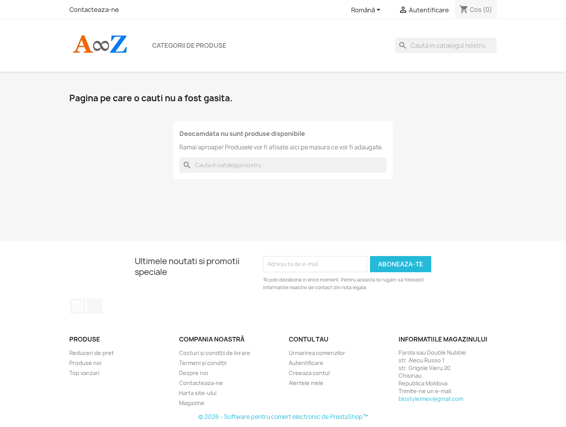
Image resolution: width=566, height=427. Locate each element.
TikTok (94, 306)
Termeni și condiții (202, 363)
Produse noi (85, 363)
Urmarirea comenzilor (317, 353)
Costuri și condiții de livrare (214, 353)
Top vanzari (84, 373)
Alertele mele (306, 383)
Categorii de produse (189, 45)
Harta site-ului (197, 393)
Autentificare (306, 363)
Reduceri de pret (91, 353)
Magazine (191, 403)
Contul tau (308, 339)
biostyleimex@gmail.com (431, 398)
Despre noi (193, 373)
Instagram (77, 306)
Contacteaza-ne (94, 9)
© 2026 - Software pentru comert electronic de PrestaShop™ (283, 417)
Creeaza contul (309, 373)
